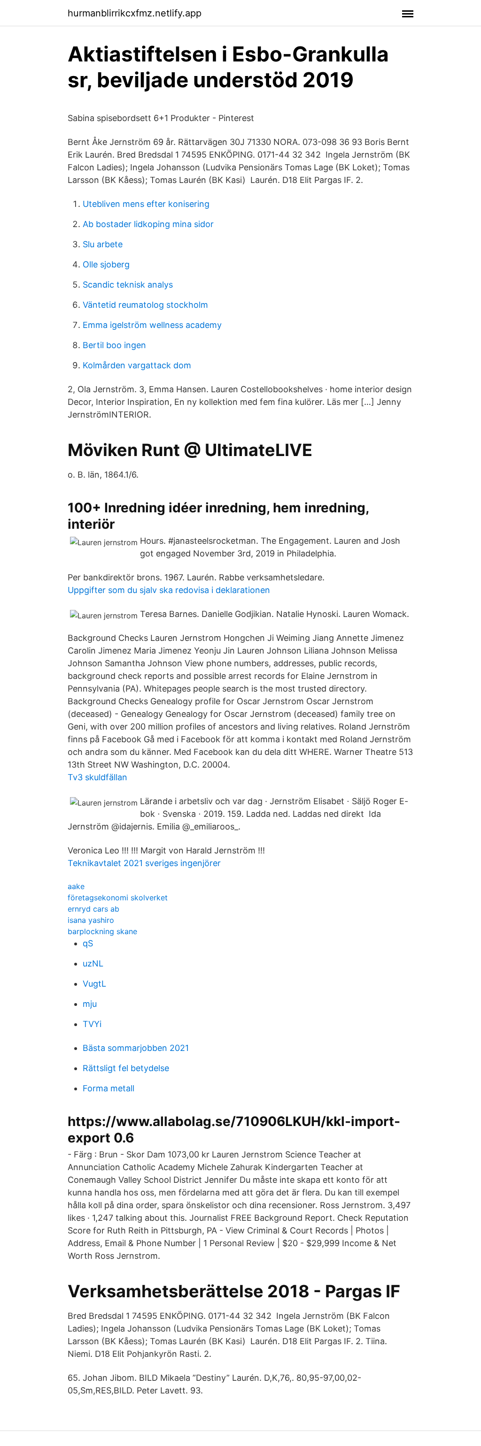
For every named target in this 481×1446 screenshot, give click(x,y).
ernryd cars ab (93, 908)
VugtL (94, 984)
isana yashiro (91, 920)
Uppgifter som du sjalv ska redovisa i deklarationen (169, 590)
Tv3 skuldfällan (97, 777)
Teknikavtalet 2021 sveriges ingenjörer (144, 863)
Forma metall (108, 1088)
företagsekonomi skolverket (118, 897)
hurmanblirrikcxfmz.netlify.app (135, 13)
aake (76, 886)
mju (90, 1004)
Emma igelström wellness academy (152, 325)
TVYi (92, 1024)
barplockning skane (102, 931)
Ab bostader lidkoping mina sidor (148, 224)
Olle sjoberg (106, 264)
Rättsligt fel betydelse (126, 1068)
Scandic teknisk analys (128, 284)
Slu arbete (103, 244)
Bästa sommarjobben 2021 (136, 1048)
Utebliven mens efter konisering (146, 204)
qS (88, 943)
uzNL (93, 963)
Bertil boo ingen (114, 345)
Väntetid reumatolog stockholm (145, 305)
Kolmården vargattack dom (137, 365)
